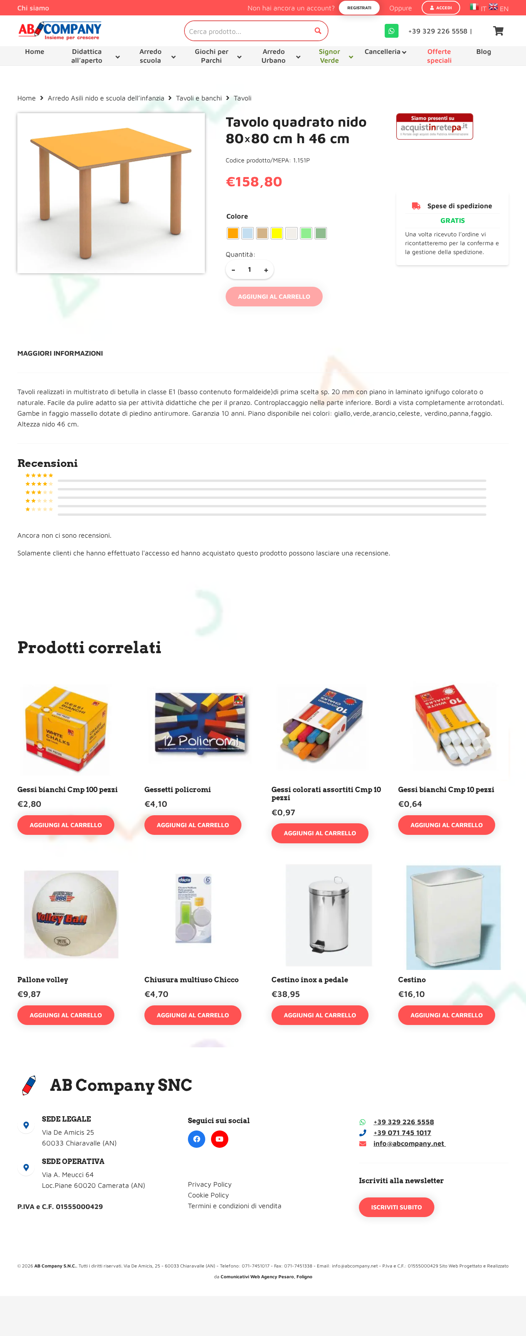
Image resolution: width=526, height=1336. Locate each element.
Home (26, 98)
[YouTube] (219, 1139)
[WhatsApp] (392, 31)
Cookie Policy (208, 1195)
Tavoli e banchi (199, 98)
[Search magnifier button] (318, 30)
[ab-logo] (59, 30)
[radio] (233, 233)
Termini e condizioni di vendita (234, 1206)
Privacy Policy (210, 1184)
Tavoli (242, 98)
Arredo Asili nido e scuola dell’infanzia (106, 98)
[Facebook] (196, 1139)
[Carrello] (498, 30)
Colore (237, 216)
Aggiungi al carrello (274, 296)
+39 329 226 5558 (404, 1122)
